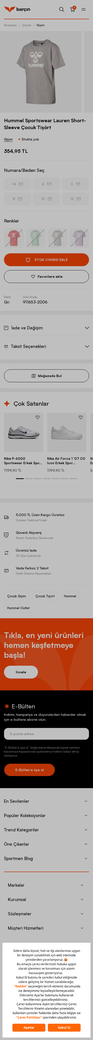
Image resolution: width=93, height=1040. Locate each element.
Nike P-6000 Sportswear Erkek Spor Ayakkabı (22, 461)
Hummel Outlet (18, 608)
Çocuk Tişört (45, 596)
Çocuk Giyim (16, 596)
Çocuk (26, 25)
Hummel (70, 596)
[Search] (62, 9)
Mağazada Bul (50, 376)
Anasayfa (10, 25)
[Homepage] (17, 9)
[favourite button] (37, 417)
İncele (21, 672)
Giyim (40, 25)
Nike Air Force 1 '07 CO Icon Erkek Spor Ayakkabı (66, 461)
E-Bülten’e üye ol (29, 770)
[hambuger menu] (83, 9)
